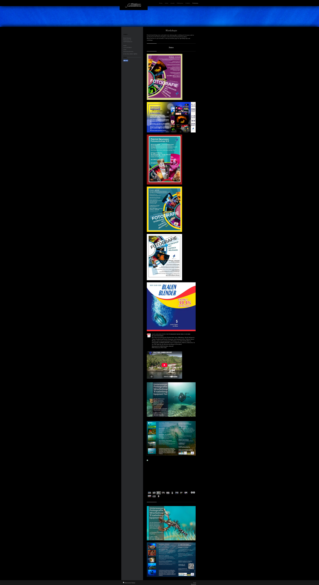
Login (194, 582)
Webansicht (193, 584)
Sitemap (133, 582)
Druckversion (127, 582)
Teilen (126, 60)
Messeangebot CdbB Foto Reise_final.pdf (162, 346)
